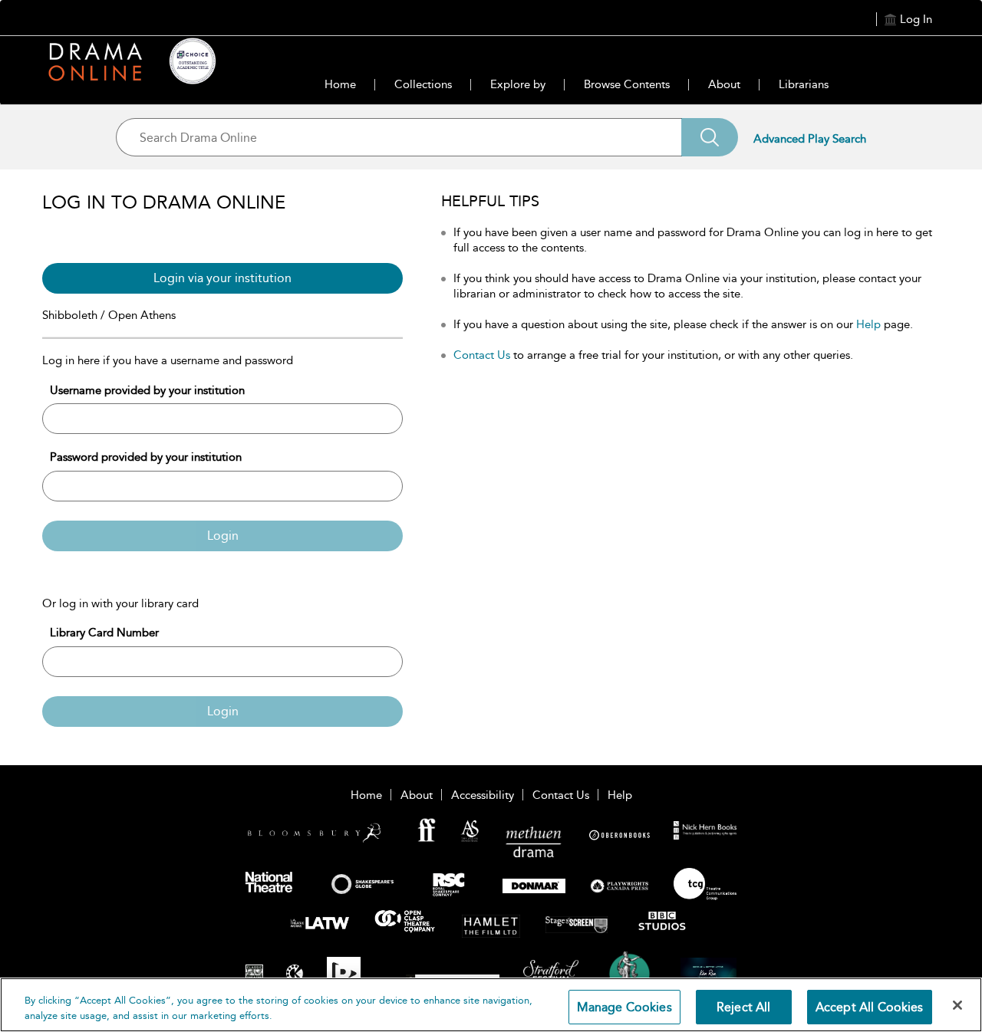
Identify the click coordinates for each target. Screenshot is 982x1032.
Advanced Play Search (809, 139)
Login (223, 535)
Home (340, 84)
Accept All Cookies (870, 1007)
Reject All (744, 1007)
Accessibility (482, 795)
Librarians (804, 84)
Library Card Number (104, 632)
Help (868, 324)
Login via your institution (222, 278)
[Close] (957, 1005)
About (724, 84)
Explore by (517, 84)
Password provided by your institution (146, 457)
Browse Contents (627, 84)
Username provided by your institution (147, 390)
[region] (491, 1005)
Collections (423, 84)
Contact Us (481, 355)
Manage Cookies (624, 1007)
